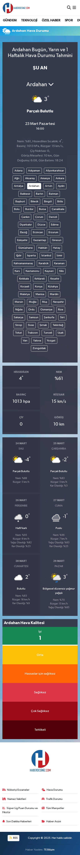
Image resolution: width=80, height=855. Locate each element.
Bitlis (60, 201)
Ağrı (16, 178)
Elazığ (23, 232)
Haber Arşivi (53, 821)
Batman (53, 193)
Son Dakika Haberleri (18, 821)
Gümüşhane (25, 247)
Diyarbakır (26, 224)
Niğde (19, 309)
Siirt (62, 317)
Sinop (18, 325)
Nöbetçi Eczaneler (18, 789)
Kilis (61, 271)
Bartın (39, 193)
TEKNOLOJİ (29, 20)
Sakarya (18, 317)
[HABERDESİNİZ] (16, 8)
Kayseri (49, 271)
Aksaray (30, 178)
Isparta (31, 255)
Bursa (42, 209)
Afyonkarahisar (55, 170)
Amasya (45, 178)
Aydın (61, 186)
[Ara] (69, 7)
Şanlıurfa (49, 317)
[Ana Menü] (74, 7)
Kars (17, 271)
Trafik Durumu (54, 799)
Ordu (31, 309)
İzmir (59, 255)
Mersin (19, 301)
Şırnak (43, 325)
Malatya (25, 294)
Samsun (33, 317)
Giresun (56, 240)
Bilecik (34, 201)
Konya (38, 286)
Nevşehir (58, 301)
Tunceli (48, 332)
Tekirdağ (58, 325)
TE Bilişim (49, 849)
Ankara (60, 178)
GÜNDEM (10, 20)
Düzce (41, 224)
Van (25, 340)
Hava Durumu (55, 789)
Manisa (40, 294)
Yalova (37, 340)
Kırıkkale (24, 278)
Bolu (17, 209)
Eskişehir (22, 240)
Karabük (44, 263)
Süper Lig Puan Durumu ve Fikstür (20, 810)
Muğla (32, 301)
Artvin (48, 186)
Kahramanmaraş (23, 263)
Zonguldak (39, 348)
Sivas (31, 325)
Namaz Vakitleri (16, 799)
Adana (19, 170)
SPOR (69, 20)
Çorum (39, 217)
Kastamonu (32, 271)
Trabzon (33, 332)
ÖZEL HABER (51, 20)
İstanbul (46, 255)
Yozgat (51, 340)
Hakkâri (42, 247)
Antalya (18, 186)
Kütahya (53, 286)
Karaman (59, 263)
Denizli (53, 217)
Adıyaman (34, 170)
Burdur (29, 209)
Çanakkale (58, 209)
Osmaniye (46, 309)
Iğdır (19, 255)
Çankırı (25, 217)
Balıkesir (25, 193)
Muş (44, 301)
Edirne (55, 224)
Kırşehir (54, 278)
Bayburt (20, 201)
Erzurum (53, 232)
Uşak (60, 332)
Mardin (54, 294)
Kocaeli (24, 286)
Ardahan (34, 186)
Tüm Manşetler (55, 808)
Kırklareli (40, 278)
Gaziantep (39, 240)
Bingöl (48, 201)
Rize (60, 309)
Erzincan (38, 232)
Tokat (18, 332)
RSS (15, 837)
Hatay (56, 247)
